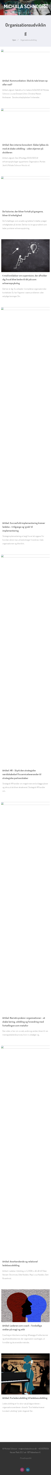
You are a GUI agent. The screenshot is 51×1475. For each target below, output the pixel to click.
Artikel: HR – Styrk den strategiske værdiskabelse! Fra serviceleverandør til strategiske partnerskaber (21, 774)
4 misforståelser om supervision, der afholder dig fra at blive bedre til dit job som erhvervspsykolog (24, 279)
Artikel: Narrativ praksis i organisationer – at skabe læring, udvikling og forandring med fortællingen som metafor (23, 1022)
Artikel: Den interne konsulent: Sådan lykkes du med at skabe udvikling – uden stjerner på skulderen (25, 148)
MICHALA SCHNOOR (24, 6)
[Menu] (46, 6)
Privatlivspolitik (25, 1458)
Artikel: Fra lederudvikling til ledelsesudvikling (24, 1398)
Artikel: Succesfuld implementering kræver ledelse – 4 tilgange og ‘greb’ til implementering (23, 527)
